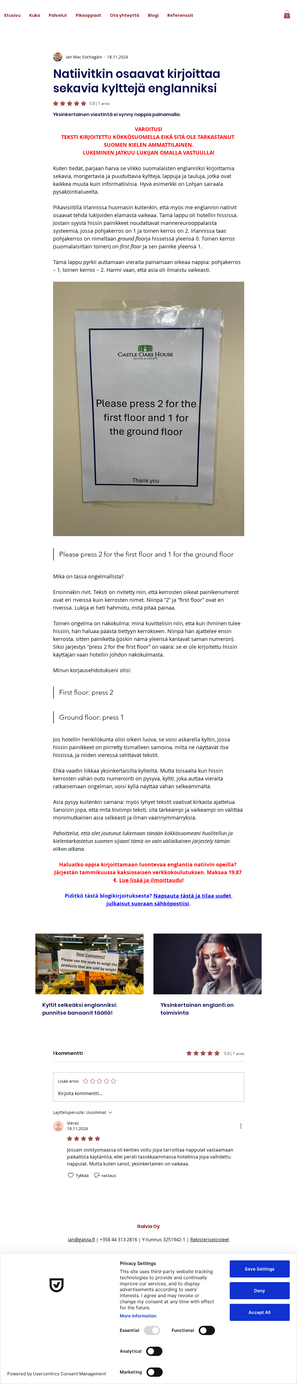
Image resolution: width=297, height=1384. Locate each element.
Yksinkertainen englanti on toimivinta (197, 1008)
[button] (57, 15)
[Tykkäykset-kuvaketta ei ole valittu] (71, 1175)
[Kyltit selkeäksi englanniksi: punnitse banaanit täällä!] (89, 964)
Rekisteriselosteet (209, 1239)
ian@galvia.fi (81, 1239)
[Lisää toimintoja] (240, 1126)
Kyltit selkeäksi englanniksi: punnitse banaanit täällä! (79, 1008)
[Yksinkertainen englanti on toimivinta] (207, 964)
